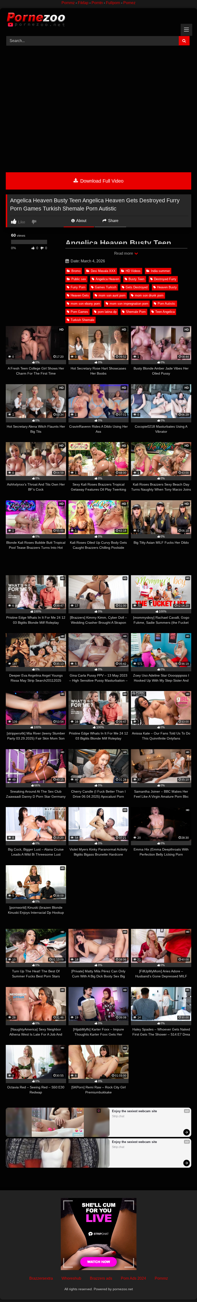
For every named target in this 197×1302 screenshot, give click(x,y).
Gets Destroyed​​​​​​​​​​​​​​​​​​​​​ (137, 287)
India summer (160, 271)
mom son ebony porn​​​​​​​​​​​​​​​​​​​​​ (85, 303)
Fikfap (83, 3)
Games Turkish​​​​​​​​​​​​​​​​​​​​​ (105, 287)
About (80, 221)
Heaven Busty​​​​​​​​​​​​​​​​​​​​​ (167, 287)
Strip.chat (118, 1116)
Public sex (78, 279)
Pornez (129, 3)
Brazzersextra (41, 1278)
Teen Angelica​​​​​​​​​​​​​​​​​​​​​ (165, 312)
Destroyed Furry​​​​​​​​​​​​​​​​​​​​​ (165, 279)
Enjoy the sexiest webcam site (134, 1111)
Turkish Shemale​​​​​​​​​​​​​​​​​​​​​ (82, 320)
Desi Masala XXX (103, 271)
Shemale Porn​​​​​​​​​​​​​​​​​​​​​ (136, 312)
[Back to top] (182, 1287)
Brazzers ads (101, 1278)
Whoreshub (71, 1278)
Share (112, 221)
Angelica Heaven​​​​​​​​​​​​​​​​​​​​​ (107, 279)
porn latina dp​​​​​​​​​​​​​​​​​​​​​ (107, 312)
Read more (124, 253)
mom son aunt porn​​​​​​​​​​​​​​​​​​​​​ (111, 295)
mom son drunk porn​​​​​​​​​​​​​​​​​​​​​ (149, 295)
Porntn (97, 3)
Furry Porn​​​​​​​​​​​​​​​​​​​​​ (78, 287)
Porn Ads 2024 (133, 1278)
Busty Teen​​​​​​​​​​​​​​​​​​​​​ (136, 279)
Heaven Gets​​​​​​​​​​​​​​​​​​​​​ (80, 295)
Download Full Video (101, 181)
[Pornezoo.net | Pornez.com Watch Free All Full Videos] (98, 20)
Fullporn (113, 3)
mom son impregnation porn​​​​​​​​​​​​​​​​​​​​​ (129, 303)
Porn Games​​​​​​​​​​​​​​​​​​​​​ (79, 312)
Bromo (75, 271)
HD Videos (133, 271)
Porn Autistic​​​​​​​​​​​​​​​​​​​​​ (166, 303)
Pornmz (68, 3)
